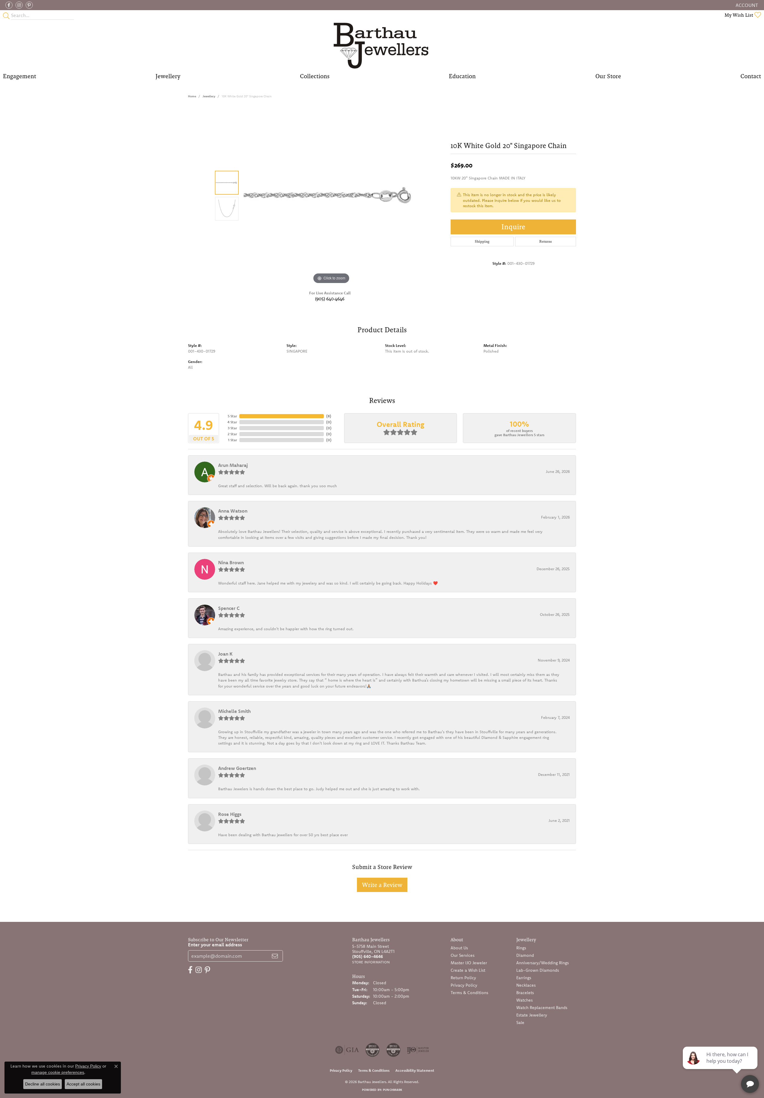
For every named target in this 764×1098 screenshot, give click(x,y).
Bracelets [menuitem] (525, 992)
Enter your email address (215, 945)
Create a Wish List (468, 970)
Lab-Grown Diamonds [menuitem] (537, 970)
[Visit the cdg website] (372, 1049)
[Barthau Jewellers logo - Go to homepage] (382, 45)
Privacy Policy (464, 985)
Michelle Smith (234, 711)
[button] (746, 5)
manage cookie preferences (57, 1072)
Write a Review (382, 884)
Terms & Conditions (469, 992)
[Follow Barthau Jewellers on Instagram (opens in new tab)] (19, 5)
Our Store (608, 76)
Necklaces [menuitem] (526, 985)
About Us (459, 948)
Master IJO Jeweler (469, 962)
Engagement (19, 76)
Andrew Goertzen (237, 768)
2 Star (232, 434)
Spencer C (229, 608)
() (328, 416)
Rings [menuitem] (521, 948)
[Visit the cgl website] (393, 1049)
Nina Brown (231, 562)
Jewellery (167, 76)
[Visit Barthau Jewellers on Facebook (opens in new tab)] (9, 5)
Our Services (463, 955)
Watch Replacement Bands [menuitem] (541, 1007)
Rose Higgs (229, 814)
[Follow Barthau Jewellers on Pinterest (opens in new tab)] (29, 5)
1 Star (232, 440)
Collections (314, 76)
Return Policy (463, 977)
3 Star (232, 428)
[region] (331, 195)
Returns (545, 241)
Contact (750, 76)
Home (192, 96)
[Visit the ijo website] (418, 1049)
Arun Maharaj (233, 465)
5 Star (232, 416)
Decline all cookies (42, 1084)
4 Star (232, 422)
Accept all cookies (83, 1084)
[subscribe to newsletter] (275, 956)
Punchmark (392, 1090)
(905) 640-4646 (329, 299)
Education (462, 76)
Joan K (225, 654)
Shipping (482, 241)
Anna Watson (232, 511)
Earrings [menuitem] (523, 977)
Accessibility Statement (414, 1070)
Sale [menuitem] (520, 1022)
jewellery (209, 96)
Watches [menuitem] (524, 1000)
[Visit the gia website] (347, 1049)
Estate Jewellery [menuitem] (531, 1015)
